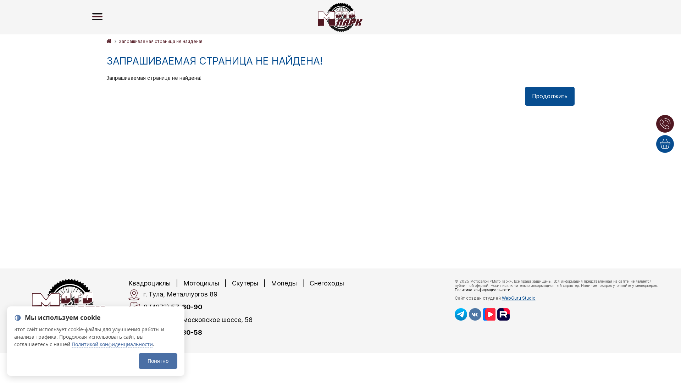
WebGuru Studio (519, 298)
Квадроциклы (149, 283)
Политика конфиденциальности (482, 290)
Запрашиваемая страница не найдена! (160, 41)
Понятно (158, 360)
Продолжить (550, 96)
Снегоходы (327, 283)
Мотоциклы (201, 283)
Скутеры (245, 283)
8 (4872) (173, 307)
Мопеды (284, 283)
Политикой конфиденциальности (112, 344)
